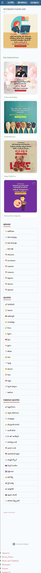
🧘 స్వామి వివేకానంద (12, 413)
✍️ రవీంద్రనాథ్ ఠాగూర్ (12, 425)
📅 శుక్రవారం (34, 2)
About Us (5, 553)
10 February (11, 512)
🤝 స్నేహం (8, 334)
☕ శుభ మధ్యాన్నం (11, 237)
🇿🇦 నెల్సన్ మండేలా (11, 465)
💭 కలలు (8, 328)
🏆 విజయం (9, 310)
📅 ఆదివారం (9, 290)
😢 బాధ (7, 357)
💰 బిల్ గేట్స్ (9, 477)
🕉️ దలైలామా (9, 471)
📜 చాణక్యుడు (9, 419)
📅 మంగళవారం (10, 260)
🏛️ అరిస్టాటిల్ (9, 489)
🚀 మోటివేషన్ (9, 304)
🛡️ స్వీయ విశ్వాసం (11, 386)
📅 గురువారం (9, 272)
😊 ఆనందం (9, 369)
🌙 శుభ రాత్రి (9, 249)
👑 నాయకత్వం (10, 322)
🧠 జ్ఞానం (8, 345)
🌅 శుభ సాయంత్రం (11, 243)
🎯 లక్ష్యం (8, 381)
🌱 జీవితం (8, 351)
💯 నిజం (8, 375)
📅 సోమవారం (9, 255)
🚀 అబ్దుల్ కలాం (10, 407)
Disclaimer (6, 564)
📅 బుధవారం (9, 266)
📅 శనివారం (9, 284)
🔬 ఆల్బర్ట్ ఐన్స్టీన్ (11, 460)
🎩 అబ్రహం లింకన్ (11, 495)
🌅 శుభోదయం (22, 2)
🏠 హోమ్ (11, 2)
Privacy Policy (7, 557)
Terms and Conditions (10, 560)
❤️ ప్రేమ (7, 339)
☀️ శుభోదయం (9, 231)
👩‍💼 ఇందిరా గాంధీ (10, 448)
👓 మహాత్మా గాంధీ (11, 442)
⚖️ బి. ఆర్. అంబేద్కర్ (12, 436)
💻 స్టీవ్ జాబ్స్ (9, 483)
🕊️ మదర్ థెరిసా (10, 430)
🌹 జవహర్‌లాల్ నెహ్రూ (12, 454)
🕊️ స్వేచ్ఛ (8, 363)
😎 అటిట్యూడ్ (9, 316)
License (5, 568)
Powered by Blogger (22, 544)
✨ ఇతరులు (9, 392)
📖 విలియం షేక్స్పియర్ (12, 501)
